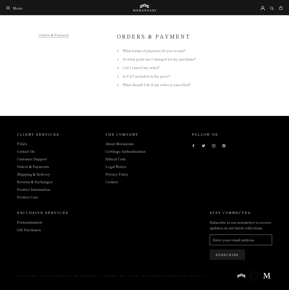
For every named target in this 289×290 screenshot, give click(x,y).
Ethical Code (115, 158)
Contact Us (26, 151)
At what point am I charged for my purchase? (159, 59)
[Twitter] (203, 145)
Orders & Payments (33, 166)
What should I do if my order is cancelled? (156, 84)
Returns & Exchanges (34, 181)
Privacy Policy (116, 174)
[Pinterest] (224, 145)
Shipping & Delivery (33, 174)
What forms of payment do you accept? (153, 50)
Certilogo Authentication (125, 151)
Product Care (27, 196)
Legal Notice (116, 166)
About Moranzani (119, 143)
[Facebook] (193, 145)
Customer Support (32, 158)
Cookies (111, 181)
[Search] (272, 7)
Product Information (33, 189)
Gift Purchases (29, 229)
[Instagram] (213, 145)
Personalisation (29, 222)
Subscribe (227, 255)
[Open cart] (281, 7)
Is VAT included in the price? (146, 76)
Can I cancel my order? (141, 67)
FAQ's (22, 143)
